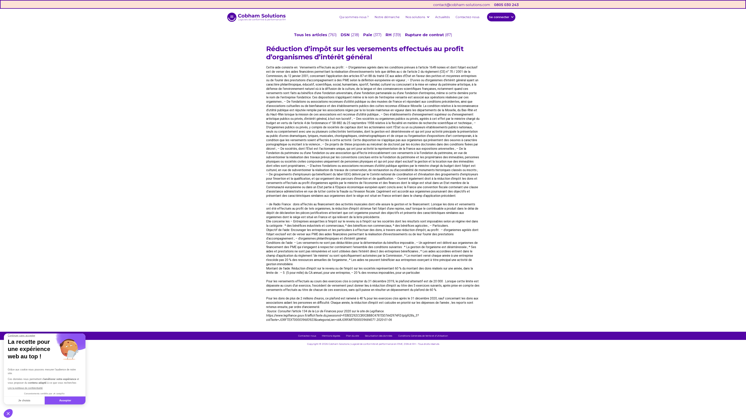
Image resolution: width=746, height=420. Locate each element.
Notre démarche (387, 17)
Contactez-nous (467, 17)
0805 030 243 (506, 5)
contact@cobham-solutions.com (461, 5)
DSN (346, 34)
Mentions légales (331, 335)
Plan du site (352, 335)
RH (389, 34)
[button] (417, 17)
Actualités (442, 17)
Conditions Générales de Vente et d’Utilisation (423, 335)
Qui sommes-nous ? (354, 17)
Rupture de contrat (425, 34)
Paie (368, 34)
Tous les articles (311, 34)
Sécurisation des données (378, 335)
